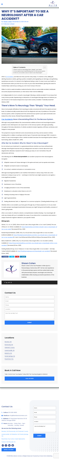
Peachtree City (9, 359)
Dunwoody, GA (9, 344)
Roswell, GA (12, 442)
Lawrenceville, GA (9, 350)
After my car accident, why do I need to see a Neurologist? (28, 72)
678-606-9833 (12, 412)
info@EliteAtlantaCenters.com (18, 415)
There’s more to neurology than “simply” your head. (28, 69)
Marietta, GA (8, 353)
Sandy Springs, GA (10, 356)
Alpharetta (22, 439)
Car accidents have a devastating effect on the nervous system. (29, 71)
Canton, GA (5, 442)
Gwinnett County (10, 347)
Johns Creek (14, 439)
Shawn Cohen (8, 21)
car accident (9, 76)
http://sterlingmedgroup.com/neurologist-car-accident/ (34, 251)
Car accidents (7, 119)
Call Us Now (29, 378)
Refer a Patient (9, 449)
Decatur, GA (8, 342)
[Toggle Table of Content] (43, 67)
